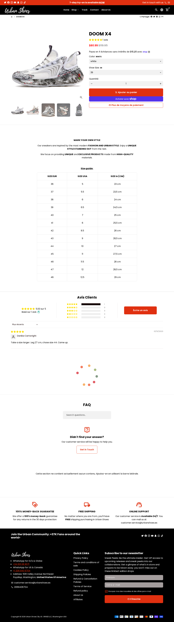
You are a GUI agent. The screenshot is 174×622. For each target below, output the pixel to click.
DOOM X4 (20, 17)
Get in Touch (87, 449)
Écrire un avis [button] (140, 310)
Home (66, 10)
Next (81, 64)
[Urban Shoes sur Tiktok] (25, 2)
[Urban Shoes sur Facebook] (8, 2)
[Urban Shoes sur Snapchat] (18, 2)
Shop (75, 10)
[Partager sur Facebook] (151, 17)
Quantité (93, 78)
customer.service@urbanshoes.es (30, 582)
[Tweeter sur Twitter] (154, 17)
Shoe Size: (95, 67)
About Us (106, 10)
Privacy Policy (80, 558)
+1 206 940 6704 (21, 570)
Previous (14, 64)
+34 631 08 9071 (21, 564)
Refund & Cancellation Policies (85, 580)
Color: (95, 56)
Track (84, 10)
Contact (94, 10)
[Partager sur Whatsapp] (159, 17)
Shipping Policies (82, 574)
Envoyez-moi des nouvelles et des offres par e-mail (129, 591)
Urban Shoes (31, 616)
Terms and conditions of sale (86, 564)
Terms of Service (82, 586)
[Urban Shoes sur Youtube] (15, 2)
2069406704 (19, 587)
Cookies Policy (81, 570)
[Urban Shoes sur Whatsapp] (21, 2)
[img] (17, 331)
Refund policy (80, 590)
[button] (96, 39)
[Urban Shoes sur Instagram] (12, 2)
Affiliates (78, 599)
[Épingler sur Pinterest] (157, 17)
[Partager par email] (162, 17)
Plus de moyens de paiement (127, 105)
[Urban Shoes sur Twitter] (5, 2)
